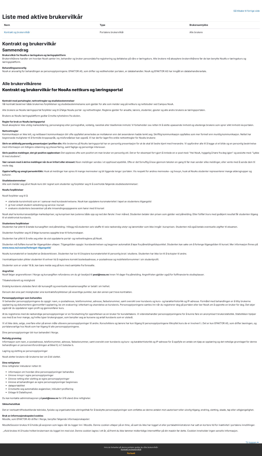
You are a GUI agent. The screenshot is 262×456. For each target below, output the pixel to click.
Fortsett (131, 453)
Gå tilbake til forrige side (246, 10)
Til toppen (251, 442)
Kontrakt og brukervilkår (131, 449)
